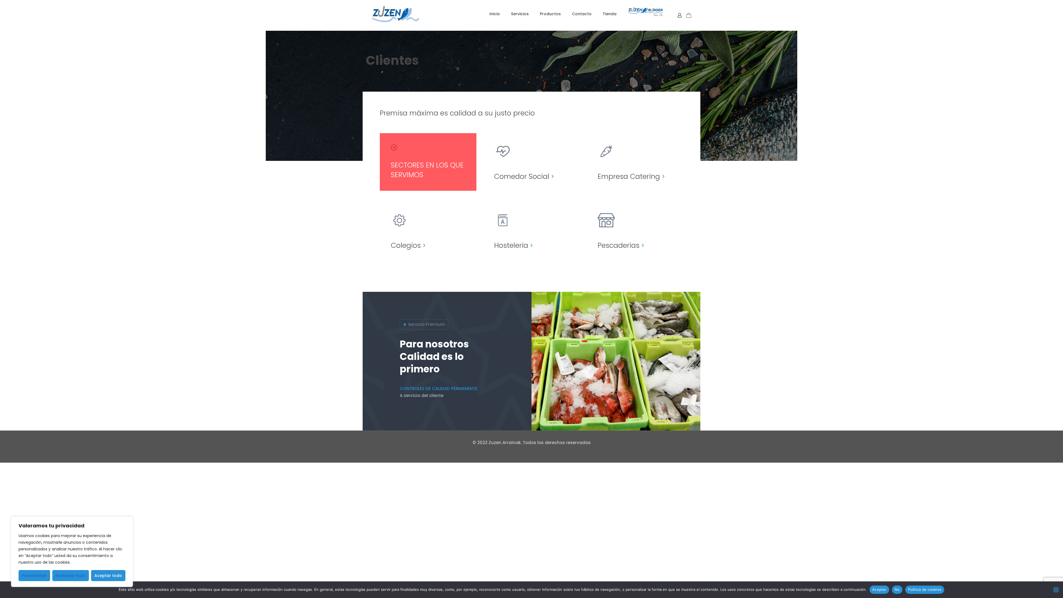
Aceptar (879, 589)
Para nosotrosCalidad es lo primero (434, 356)
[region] (72, 552)
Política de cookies (924, 589)
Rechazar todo (70, 575)
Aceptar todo (108, 575)
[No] (1056, 589)
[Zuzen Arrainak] (395, 14)
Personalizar (34, 575)
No (897, 589)
